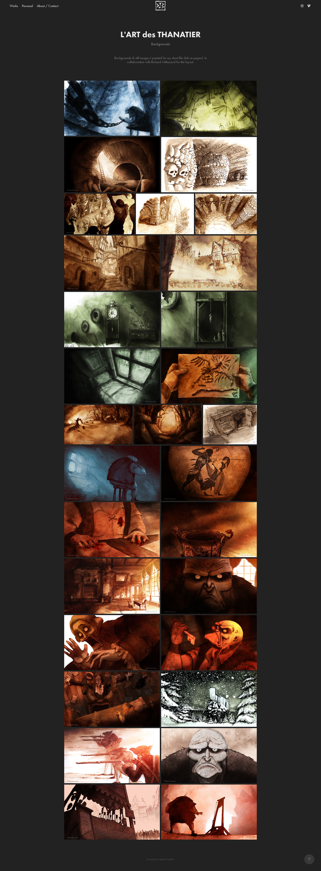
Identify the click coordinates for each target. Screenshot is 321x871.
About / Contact (47, 6)
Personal (27, 6)
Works (14, 6)
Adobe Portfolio (166, 859)
